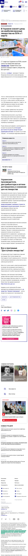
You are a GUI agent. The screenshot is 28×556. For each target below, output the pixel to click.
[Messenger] (18, 310)
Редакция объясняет (22, 496)
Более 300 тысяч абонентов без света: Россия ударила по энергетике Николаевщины (13, 462)
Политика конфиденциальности (6, 502)
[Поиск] (23, 2)
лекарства (4, 297)
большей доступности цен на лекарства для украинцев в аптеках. (11, 129)
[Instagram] (18, 519)
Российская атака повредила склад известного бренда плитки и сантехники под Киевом (13, 449)
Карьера (16, 480)
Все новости (6, 160)
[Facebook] (1, 310)
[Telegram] (4, 310)
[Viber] (11, 310)
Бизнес (16, 478)
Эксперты (5, 491)
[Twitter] (8, 310)
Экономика (3, 478)
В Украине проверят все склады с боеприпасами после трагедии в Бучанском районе (13, 156)
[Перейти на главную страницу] (2, 2)
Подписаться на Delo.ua (10, 420)
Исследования (6, 496)
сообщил (9, 73)
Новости (10, 24)
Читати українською (6, 25)
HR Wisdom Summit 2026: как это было (12, 417)
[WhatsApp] (15, 310)
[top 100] (6, 2)
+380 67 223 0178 (5, 507)
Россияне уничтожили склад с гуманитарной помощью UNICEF (12, 455)
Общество (3, 482)
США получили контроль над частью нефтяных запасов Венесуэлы (11, 143)
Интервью (19, 493)
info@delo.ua (4, 515)
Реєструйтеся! (10, 339)
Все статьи (12, 394)
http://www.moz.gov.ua (8, 284)
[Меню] (26, 2)
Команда (3, 499)
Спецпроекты (4, 485)
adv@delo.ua (4, 509)
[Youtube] (14, 519)
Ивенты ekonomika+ (19, 485)
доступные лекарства (15, 297)
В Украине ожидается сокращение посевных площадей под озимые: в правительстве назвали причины (13, 149)
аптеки (3, 299)
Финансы (3, 480)
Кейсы (18, 491)
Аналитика (5, 493)
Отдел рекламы (18, 499)
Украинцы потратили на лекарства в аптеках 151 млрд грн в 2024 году (16, 172)
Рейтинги (17, 482)
